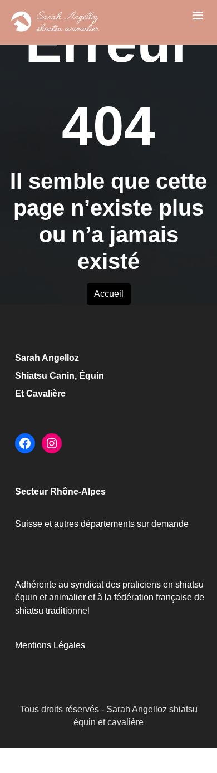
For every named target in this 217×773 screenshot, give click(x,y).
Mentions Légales (50, 645)
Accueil (109, 294)
